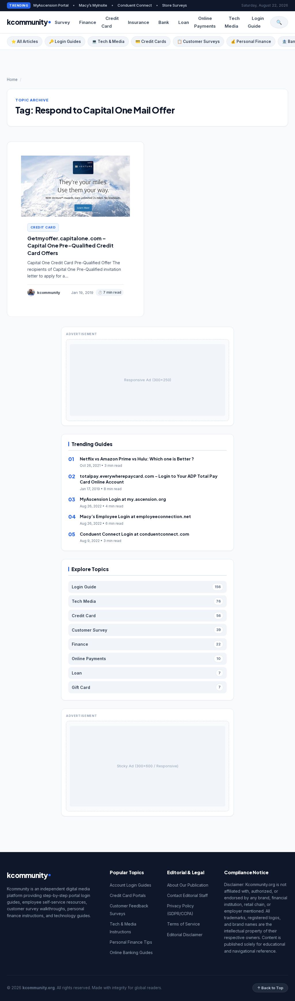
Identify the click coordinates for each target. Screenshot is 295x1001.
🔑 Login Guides (65, 41)
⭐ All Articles (24, 41)
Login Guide (256, 22)
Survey (62, 22)
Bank (163, 22)
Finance (87, 22)
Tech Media (232, 22)
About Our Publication (187, 885)
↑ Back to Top (270, 987)
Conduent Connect (135, 5)
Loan (183, 22)
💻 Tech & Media (108, 41)
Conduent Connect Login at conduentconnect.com (134, 534)
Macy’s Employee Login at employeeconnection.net (135, 516)
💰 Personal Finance (251, 41)
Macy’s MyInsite (93, 5)
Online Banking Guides (131, 952)
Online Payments (205, 22)
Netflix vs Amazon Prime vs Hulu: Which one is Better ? (137, 458)
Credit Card (110, 22)
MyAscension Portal (51, 5)
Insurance (138, 22)
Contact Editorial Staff (187, 895)
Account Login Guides (130, 885)
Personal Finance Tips (131, 942)
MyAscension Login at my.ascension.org (123, 499)
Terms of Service (183, 923)
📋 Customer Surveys (198, 41)
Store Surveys (174, 5)
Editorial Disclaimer (185, 934)
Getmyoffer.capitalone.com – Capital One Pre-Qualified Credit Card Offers (70, 245)
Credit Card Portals (128, 895)
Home (12, 79)
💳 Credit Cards (150, 41)
